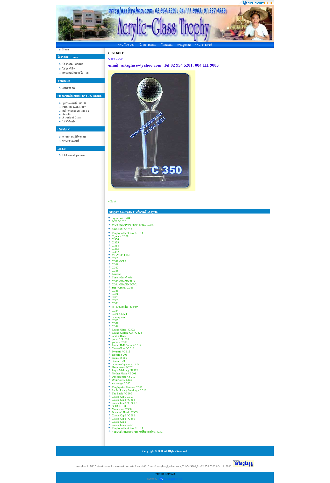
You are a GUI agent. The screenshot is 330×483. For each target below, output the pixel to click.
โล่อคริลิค (166, 44)
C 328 (115, 323)
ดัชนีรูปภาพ (184, 44)
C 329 (115, 320)
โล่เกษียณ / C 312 (122, 229)
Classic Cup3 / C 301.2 (124, 402)
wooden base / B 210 (123, 376)
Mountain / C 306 (122, 409)
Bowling (116, 273)
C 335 (115, 300)
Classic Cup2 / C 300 (123, 418)
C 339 (115, 290)
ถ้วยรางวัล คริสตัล (122, 277)
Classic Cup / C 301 (123, 396)
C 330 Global (119, 313)
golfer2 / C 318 (120, 339)
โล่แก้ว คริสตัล (147, 44)
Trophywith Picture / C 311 (127, 387)
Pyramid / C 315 (121, 351)
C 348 (115, 264)
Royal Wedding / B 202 (125, 370)
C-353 (115, 248)
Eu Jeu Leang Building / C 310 (129, 390)
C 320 (115, 326)
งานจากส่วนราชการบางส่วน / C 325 (133, 224)
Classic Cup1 (119, 421)
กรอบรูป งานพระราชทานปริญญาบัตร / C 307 (138, 431)
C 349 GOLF (119, 261)
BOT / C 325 (119, 221)
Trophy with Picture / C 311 (127, 233)
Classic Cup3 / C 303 (123, 415)
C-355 (115, 242)
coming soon (119, 317)
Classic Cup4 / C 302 (123, 399)
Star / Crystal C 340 (123, 287)
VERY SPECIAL (121, 255)
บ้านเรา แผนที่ (203, 44)
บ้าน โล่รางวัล (126, 44)
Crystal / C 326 (120, 236)
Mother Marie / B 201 (124, 373)
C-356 (115, 239)
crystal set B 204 (121, 218)
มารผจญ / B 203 (121, 383)
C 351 (115, 258)
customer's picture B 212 (125, 364)
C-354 (115, 245)
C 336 (115, 293)
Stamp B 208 (119, 360)
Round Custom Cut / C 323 (127, 332)
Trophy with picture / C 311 (127, 428)
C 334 (115, 310)
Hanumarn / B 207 (122, 367)
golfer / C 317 (120, 342)
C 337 (115, 297)
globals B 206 (119, 354)
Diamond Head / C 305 (125, 412)
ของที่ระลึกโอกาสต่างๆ (125, 306)
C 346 (115, 270)
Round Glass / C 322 (123, 329)
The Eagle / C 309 (122, 393)
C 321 (115, 303)
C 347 (115, 267)
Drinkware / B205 (122, 379)
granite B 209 (119, 357)
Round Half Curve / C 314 (126, 345)
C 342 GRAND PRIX (124, 281)
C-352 (115, 251)
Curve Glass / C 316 (123, 348)
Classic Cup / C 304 (123, 424)
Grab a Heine (119, 335)
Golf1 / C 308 (119, 406)
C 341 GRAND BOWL (124, 284)
